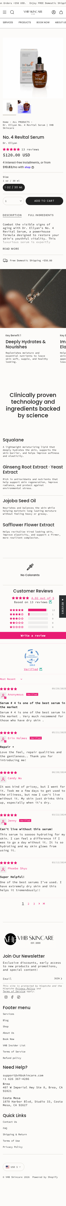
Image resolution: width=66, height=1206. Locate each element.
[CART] (61, 12)
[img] (8, 689)
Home (5, 121)
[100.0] (32, 656)
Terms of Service (14, 991)
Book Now (8, 1039)
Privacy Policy (25, 988)
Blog (5, 1020)
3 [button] (34, 903)
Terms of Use (11, 1140)
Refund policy (12, 1058)
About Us (8, 1032)
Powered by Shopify (45, 1177)
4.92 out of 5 (42, 598)
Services (8, 1013)
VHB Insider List (14, 1045)
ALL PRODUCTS (21, 121)
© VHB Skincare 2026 (16, 1177)
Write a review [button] (33, 635)
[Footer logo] (29, 939)
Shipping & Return (15, 1134)
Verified (31, 669)
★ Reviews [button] (62, 606)
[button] (12, 149)
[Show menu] (4, 12)
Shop (5, 1026)
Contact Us (10, 1121)
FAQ (5, 1128)
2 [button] (28, 903)
